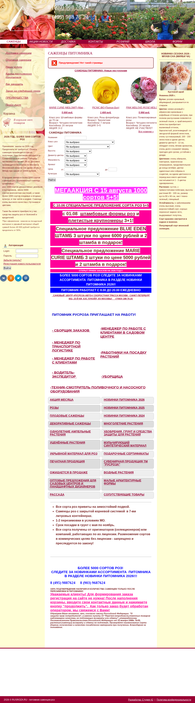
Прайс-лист (13, 104)
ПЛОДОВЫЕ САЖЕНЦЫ (67, 415)
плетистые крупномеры (95, 220)
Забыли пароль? (12, 260)
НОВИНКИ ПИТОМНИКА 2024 (124, 415)
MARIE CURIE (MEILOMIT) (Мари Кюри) (67, 107)
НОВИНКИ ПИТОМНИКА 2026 (124, 399)
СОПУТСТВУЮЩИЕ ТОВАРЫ (124, 494)
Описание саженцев (18, 59)
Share (3, 278)
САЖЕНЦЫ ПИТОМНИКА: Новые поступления (101, 70)
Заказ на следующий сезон (23, 90)
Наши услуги (14, 66)
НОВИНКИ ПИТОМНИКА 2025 (124, 407)
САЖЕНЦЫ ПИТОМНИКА (70, 53)
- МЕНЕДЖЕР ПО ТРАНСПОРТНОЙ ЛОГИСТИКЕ (66, 346)
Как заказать (14, 84)
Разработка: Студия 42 (140, 699)
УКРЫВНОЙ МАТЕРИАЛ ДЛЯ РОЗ (73, 453)
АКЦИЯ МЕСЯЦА (62, 399)
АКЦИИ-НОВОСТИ (41, 41)
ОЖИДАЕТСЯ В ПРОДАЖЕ (69, 472)
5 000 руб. (67, 112)
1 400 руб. (105, 112)
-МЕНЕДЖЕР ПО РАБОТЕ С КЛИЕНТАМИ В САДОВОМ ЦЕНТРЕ (123, 332)
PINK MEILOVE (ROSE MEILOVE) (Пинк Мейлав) (144, 107)
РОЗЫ (54, 407)
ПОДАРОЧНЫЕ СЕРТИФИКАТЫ (126, 453)
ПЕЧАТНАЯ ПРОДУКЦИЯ (67, 461)
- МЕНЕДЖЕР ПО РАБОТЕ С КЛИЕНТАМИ (73, 360)
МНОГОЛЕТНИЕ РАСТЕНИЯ (123, 423)
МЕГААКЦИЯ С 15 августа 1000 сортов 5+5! (101, 194)
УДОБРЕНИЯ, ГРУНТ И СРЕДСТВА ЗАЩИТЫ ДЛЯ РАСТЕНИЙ (128, 433)
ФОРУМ (177, 41)
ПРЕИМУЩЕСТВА (17, 97)
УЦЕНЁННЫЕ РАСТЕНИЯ (67, 442)
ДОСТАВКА (68, 41)
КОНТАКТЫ (95, 41)
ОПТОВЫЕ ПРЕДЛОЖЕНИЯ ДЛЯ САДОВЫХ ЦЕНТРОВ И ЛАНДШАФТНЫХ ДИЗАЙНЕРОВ (73, 483)
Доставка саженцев (18, 52)
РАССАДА (57, 494)
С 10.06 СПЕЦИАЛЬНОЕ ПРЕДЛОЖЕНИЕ (87, 205)
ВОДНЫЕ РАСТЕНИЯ (119, 472)
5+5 (146, 205)
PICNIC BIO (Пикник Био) (105, 107)
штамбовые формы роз (107, 213)
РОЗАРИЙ (123, 41)
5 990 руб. (144, 112)
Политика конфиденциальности (174, 699)
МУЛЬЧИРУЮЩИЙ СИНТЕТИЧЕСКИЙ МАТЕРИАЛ (125, 444)
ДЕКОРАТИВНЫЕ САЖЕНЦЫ (70, 423)
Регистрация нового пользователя (22, 264)
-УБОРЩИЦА (112, 376)
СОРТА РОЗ (132, 205)
